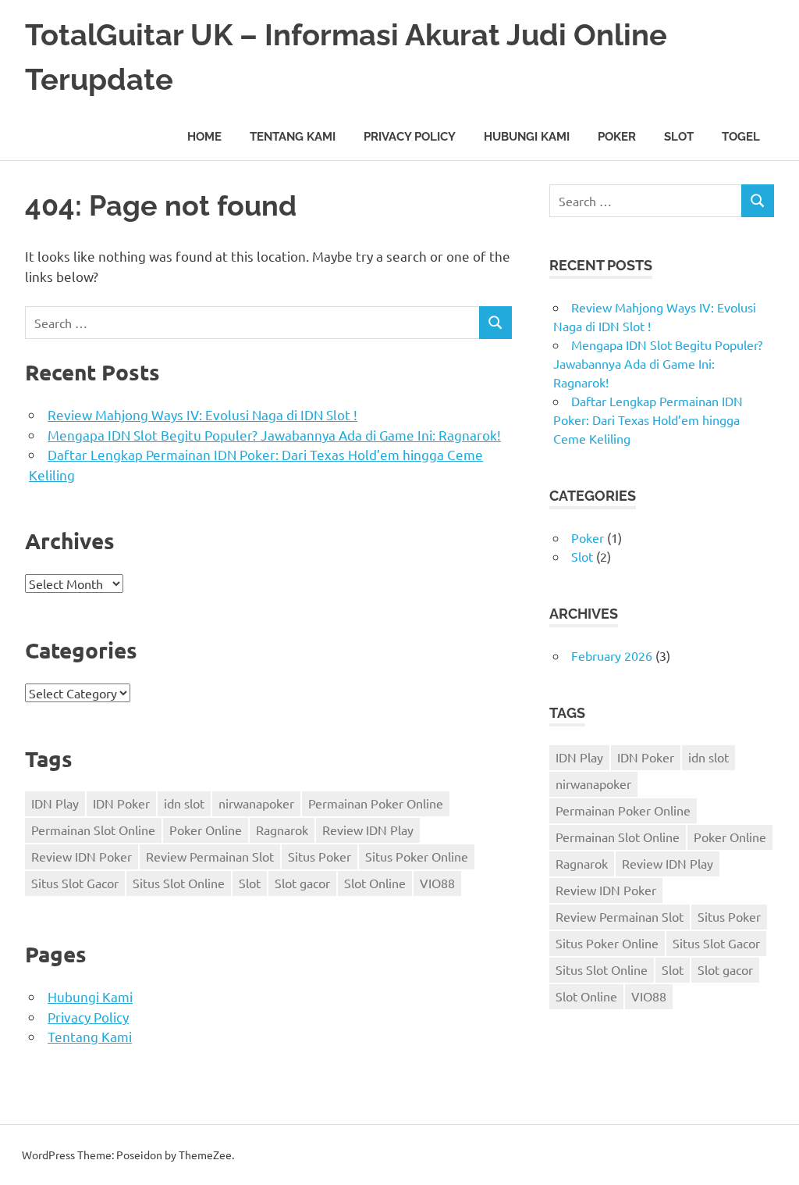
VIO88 (437, 883)
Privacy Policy (410, 137)
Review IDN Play (368, 829)
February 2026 (611, 655)
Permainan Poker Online (375, 803)
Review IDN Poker (81, 856)
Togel (741, 137)
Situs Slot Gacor (75, 883)
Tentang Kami (293, 137)
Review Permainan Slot (210, 856)
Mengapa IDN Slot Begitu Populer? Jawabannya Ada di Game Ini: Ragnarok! (274, 435)
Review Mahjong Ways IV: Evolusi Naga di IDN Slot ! (202, 414)
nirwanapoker (256, 803)
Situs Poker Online (416, 856)
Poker (617, 137)
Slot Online (375, 883)
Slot (679, 137)
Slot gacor (302, 883)
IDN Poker (121, 803)
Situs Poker (319, 856)
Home (204, 137)
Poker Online (205, 829)
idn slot (184, 803)
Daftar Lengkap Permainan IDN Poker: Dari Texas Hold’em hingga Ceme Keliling (648, 419)
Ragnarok (282, 829)
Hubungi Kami (527, 137)
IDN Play (55, 803)
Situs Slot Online (179, 883)
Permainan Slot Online (93, 829)
